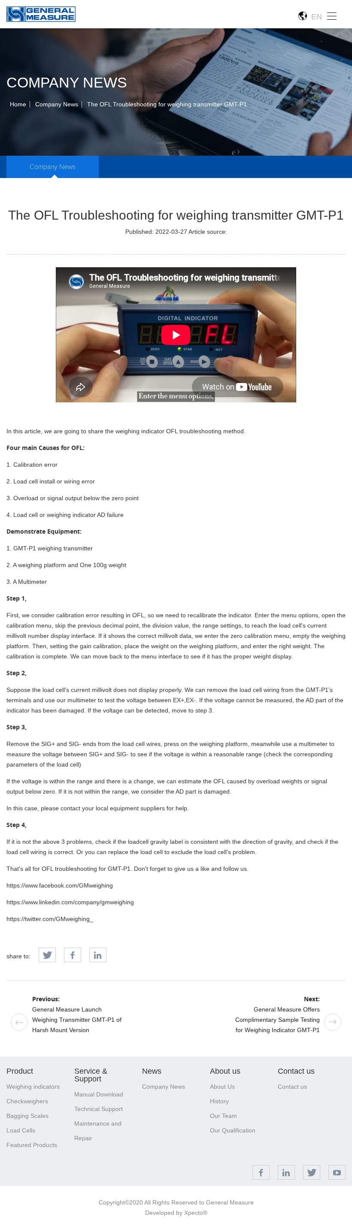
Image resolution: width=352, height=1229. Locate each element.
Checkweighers (27, 1101)
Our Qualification (232, 1130)
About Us (222, 1086)
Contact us (296, 1071)
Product (19, 1071)
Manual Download (98, 1094)
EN (314, 16)
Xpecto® (195, 1212)
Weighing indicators (33, 1086)
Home (18, 104)
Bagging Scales (27, 1115)
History (219, 1101)
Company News (56, 104)
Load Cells (20, 1130)
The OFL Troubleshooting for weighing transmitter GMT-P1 (167, 104)
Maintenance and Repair (97, 1130)
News (151, 1071)
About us (225, 1071)
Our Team (223, 1115)
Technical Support (98, 1108)
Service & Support (90, 1075)
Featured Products (31, 1144)
